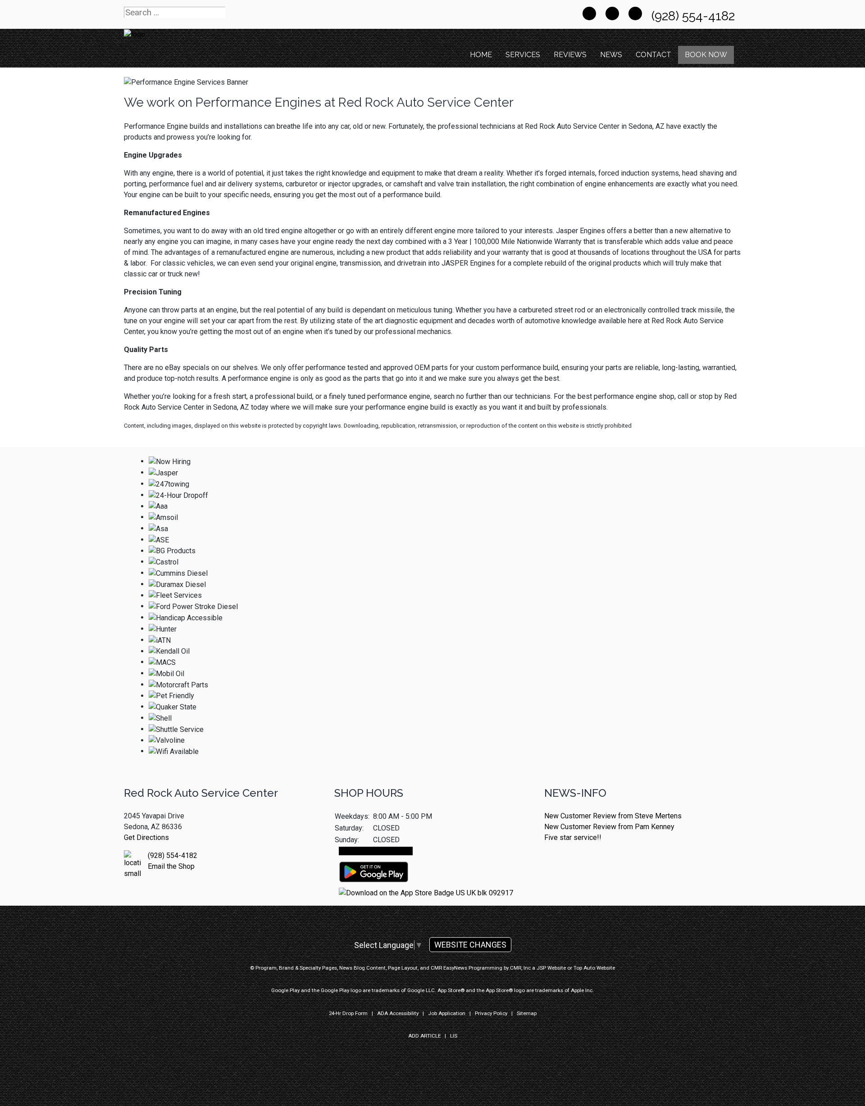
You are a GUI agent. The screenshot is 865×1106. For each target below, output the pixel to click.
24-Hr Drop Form (348, 1013)
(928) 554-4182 (694, 16)
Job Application (446, 1013)
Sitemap (527, 1013)
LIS (453, 1036)
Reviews (570, 54)
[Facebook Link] (589, 13)
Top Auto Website (594, 968)
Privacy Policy (491, 1013)
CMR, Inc (520, 968)
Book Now (706, 54)
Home (481, 54)
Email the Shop (171, 866)
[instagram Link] (635, 13)
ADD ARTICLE (424, 1036)
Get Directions (146, 837)
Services (522, 54)
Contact (653, 54)
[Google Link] (612, 13)
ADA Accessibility (398, 1013)
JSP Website (551, 968)
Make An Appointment (375, 851)
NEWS (611, 54)
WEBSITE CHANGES (470, 944)
